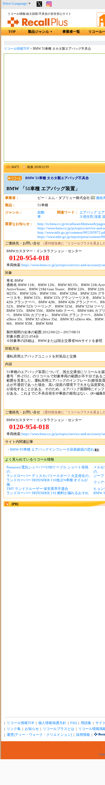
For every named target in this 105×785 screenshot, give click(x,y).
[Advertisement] (52, 108)
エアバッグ (88, 212)
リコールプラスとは (58, 729)
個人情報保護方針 (52, 723)
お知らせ (32, 729)
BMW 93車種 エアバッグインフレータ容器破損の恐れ (52, 449)
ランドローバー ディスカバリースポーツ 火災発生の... (48, 476)
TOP (12, 32)
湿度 (97, 217)
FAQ (73, 723)
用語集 (86, 723)
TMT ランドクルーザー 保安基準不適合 (37, 489)
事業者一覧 (71, 32)
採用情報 (83, 735)
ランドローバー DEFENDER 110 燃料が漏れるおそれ (47, 493)
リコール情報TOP (16, 48)
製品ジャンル (40, 32)
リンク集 (14, 729)
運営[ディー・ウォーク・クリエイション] (39, 735)
